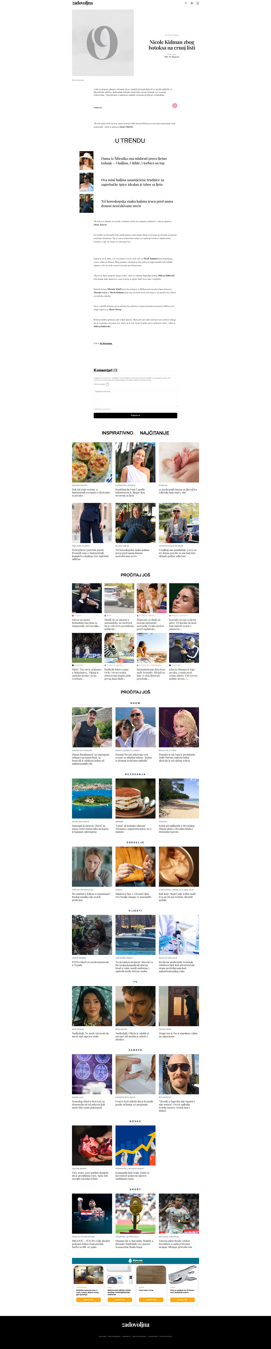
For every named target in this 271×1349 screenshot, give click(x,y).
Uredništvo (126, 1336)
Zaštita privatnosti (139, 1336)
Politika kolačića (165, 1336)
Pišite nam (102, 1336)
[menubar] (192, 3)
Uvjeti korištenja (114, 1336)
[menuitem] (192, 3)
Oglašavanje (153, 1336)
